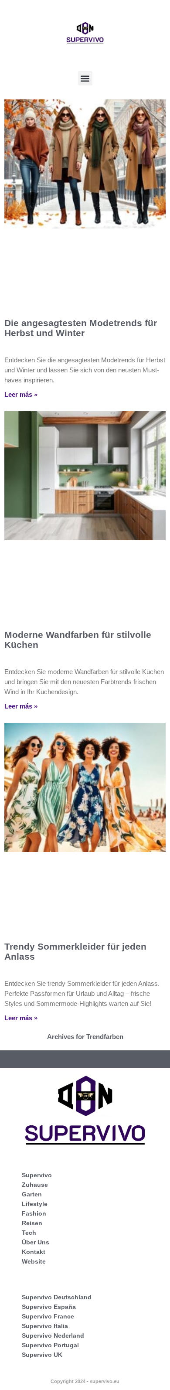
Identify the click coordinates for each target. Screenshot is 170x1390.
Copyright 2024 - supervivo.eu (85, 1381)
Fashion (34, 1213)
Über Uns (35, 1242)
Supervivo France (48, 1316)
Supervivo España (49, 1306)
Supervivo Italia (45, 1325)
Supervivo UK (42, 1354)
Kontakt (33, 1251)
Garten (32, 1194)
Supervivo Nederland (53, 1335)
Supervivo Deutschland (57, 1297)
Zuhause (35, 1184)
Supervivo (37, 1175)
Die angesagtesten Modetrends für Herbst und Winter (80, 328)
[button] (85, 78)
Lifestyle (35, 1203)
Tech (29, 1232)
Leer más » (20, 394)
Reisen (32, 1223)
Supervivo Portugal (50, 1345)
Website (34, 1261)
